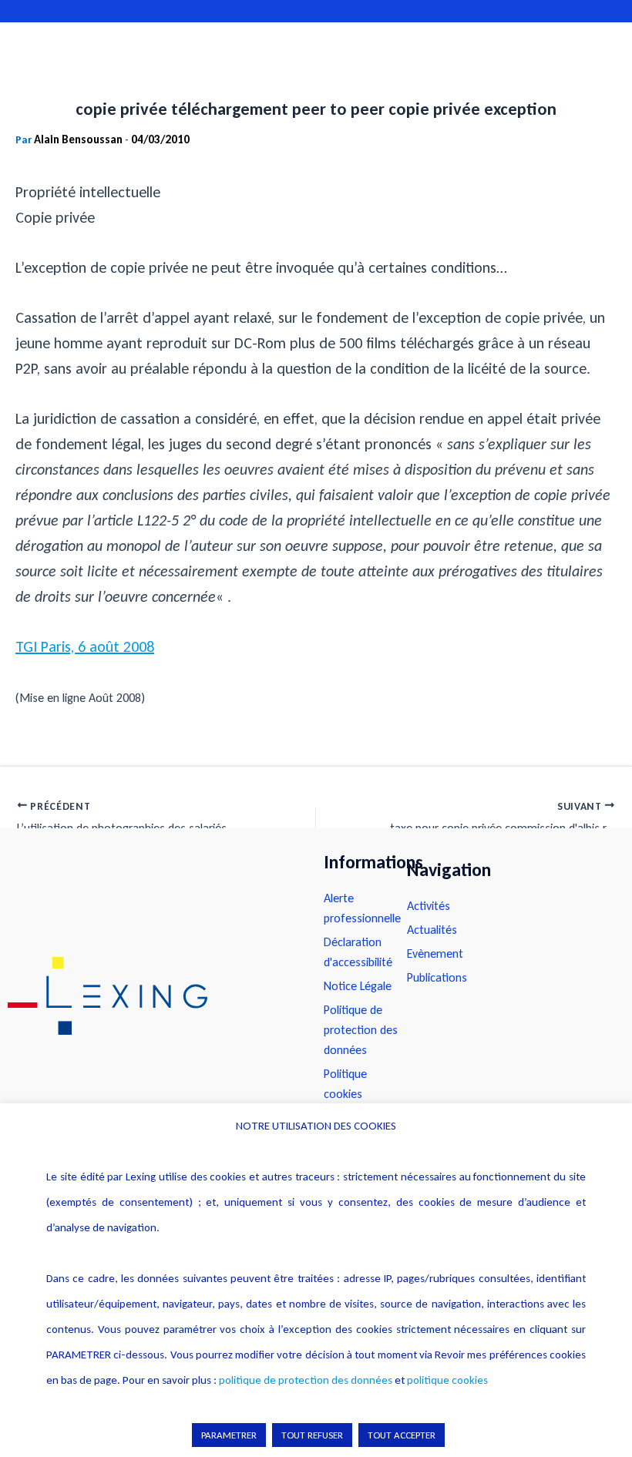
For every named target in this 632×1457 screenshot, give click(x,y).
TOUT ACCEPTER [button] (401, 1435)
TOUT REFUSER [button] (312, 1435)
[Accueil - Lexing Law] (150, 995)
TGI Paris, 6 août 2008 (84, 646)
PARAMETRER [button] (229, 1435)
